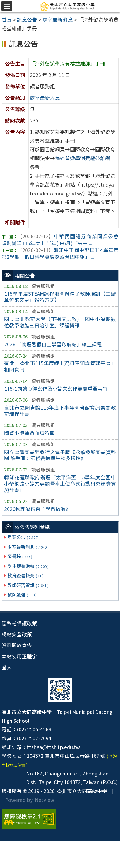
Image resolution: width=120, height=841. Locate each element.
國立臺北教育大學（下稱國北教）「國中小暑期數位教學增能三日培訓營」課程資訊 (60, 322)
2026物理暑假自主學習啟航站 (37, 508)
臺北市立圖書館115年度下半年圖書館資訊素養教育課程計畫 (60, 410)
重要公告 (24, 537)
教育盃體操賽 (26, 575)
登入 (7, 667)
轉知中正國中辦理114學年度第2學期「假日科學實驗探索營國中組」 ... (60, 253)
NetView (44, 799)
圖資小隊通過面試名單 (29, 432)
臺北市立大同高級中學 (81, 790)
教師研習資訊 (28, 585)
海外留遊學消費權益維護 (82, 158)
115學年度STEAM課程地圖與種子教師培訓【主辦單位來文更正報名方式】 (60, 296)
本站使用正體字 (19, 656)
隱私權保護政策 (19, 623)
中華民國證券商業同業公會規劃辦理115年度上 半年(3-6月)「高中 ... (60, 240)
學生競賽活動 (28, 566)
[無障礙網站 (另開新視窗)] (60, 819)
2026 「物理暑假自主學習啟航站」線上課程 (53, 344)
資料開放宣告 (17, 645)
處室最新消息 (28, 546)
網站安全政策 (17, 634)
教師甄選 (22, 594)
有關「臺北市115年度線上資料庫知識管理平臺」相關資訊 (60, 366)
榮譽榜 (20, 556)
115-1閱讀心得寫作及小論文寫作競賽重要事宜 (56, 388)
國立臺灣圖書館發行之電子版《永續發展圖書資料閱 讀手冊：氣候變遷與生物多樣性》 (60, 455)
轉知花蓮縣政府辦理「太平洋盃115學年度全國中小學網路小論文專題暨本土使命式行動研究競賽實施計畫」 (60, 483)
